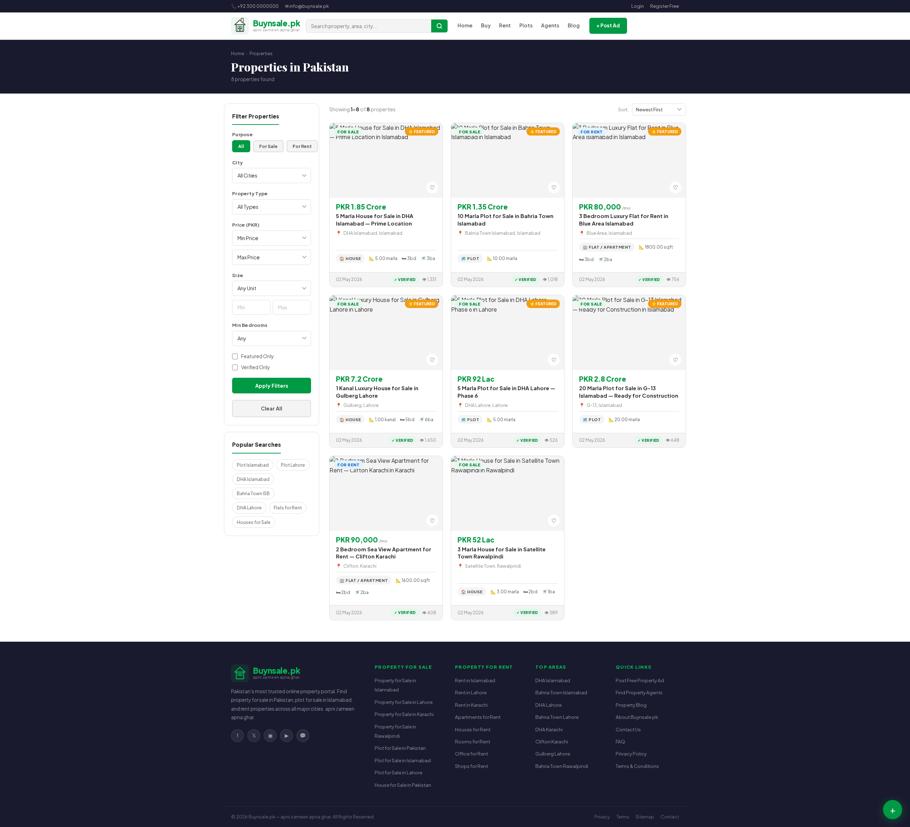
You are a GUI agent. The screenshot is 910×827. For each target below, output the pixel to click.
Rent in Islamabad (475, 680)
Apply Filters (271, 385)
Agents (550, 25)
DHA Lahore (249, 507)
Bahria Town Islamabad (561, 692)
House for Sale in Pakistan (403, 785)
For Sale (268, 146)
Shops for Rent (471, 766)
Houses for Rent (473, 729)
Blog (574, 25)
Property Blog (631, 705)
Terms (622, 817)
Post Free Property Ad (640, 680)
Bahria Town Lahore (557, 717)
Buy (486, 25)
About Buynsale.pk (637, 717)
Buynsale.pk (261, 817)
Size (237, 275)
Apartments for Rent (477, 717)
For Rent (302, 146)
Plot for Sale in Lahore (398, 772)
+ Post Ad (608, 25)
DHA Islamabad (253, 479)
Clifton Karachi (551, 741)
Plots (525, 25)
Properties (261, 53)
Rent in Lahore (471, 692)
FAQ (620, 741)
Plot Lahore (293, 465)
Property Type (250, 193)
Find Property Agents (639, 692)
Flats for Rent (288, 507)
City (237, 162)
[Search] (439, 26)
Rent (505, 25)
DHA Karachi (549, 729)
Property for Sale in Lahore (404, 702)
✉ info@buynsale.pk (307, 6)
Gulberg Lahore (552, 754)
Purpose (242, 134)
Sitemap (645, 817)
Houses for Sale (254, 522)
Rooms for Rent (472, 741)
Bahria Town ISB (253, 493)
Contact (669, 817)
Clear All (271, 408)
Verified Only (255, 367)
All (241, 146)
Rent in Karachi (471, 705)
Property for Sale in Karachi (404, 714)
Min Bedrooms (249, 325)
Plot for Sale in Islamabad (403, 760)
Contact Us (628, 729)
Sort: (623, 109)
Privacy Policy (631, 754)
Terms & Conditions (637, 766)
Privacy (602, 817)
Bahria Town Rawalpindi (561, 766)
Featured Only (257, 356)
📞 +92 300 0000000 (255, 6)
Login (637, 6)
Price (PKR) (245, 225)
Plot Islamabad (253, 465)
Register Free (664, 6)
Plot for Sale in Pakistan (400, 748)
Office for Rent (471, 754)
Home (464, 25)
